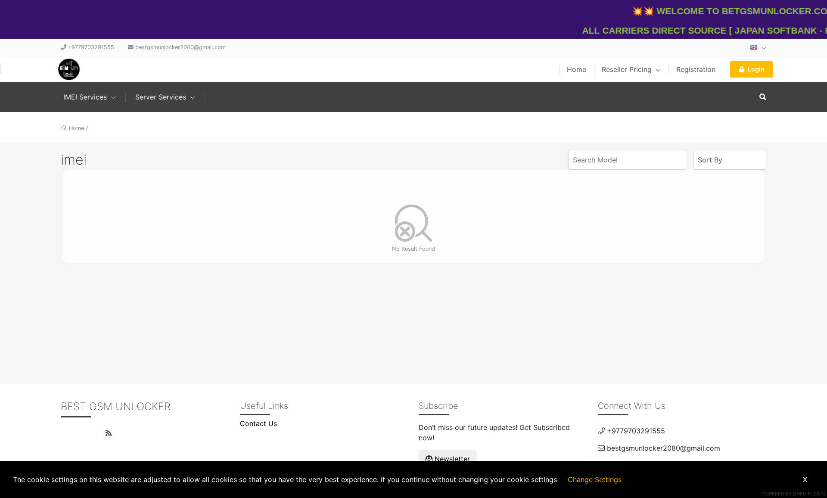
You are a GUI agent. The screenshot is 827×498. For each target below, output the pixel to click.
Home (576, 69)
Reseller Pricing (628, 69)
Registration (695, 69)
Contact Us (258, 423)
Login (756, 69)
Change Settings (595, 479)
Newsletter (451, 458)
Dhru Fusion (809, 494)
